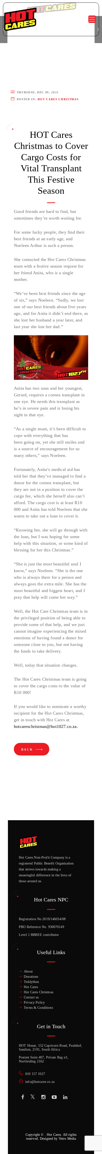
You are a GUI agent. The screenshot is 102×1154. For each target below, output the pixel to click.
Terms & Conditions (38, 1008)
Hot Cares (31, 987)
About (28, 971)
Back (27, 749)
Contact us (31, 997)
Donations (31, 976)
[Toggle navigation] (92, 19)
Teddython (31, 982)
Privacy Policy (34, 1002)
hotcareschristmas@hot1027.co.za (45, 726)
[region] (51, 1115)
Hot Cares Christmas (58, 99)
